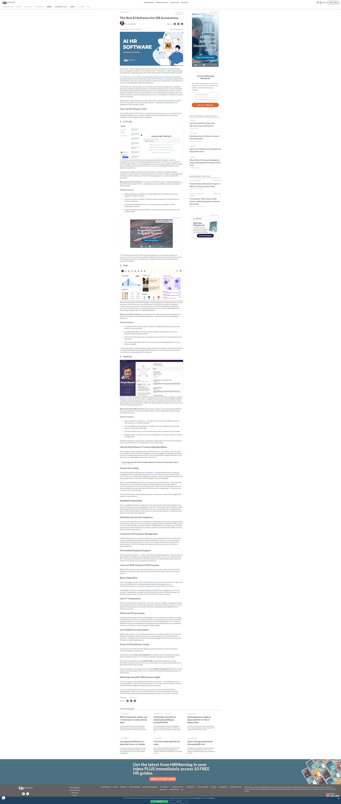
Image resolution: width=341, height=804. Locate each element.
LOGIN (324, 2)
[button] (3, 797)
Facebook (23, 793)
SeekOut (123, 397)
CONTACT (74, 795)
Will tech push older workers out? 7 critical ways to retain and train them (134, 719)
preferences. (212, 798)
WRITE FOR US (74, 792)
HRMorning (8, 2)
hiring (178, 453)
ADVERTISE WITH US (75, 790)
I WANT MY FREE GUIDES (162, 779)
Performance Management (150, 786)
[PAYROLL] (49, 7)
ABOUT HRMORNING (75, 787)
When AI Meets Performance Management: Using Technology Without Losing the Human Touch (205, 162)
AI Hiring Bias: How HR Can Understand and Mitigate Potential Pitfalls (165, 719)
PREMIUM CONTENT (162, 2)
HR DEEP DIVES (174, 2)
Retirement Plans (174, 789)
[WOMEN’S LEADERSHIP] (77, 7)
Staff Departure (223, 786)
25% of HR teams (157, 79)
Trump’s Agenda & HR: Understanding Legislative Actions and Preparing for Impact (150, 462)
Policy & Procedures (202, 786)
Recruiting (168, 713)
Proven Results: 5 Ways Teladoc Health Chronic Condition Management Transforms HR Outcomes (205, 201)
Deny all (179, 801)
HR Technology (125, 12)
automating (169, 101)
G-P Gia (122, 160)
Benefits (115, 786)
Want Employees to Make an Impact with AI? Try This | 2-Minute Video (199, 719)
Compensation (190, 786)
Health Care (163, 789)
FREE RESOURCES (149, 2)
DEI (182, 789)
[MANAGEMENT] (61, 7)
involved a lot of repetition (144, 472)
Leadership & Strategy (177, 786)
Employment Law (106, 786)
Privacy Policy (197, 798)
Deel (121, 302)
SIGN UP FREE (333, 2)
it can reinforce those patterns (145, 586)
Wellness (213, 786)
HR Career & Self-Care (235, 786)
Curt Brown (132, 24)
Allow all (159, 801)
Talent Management (134, 786)
